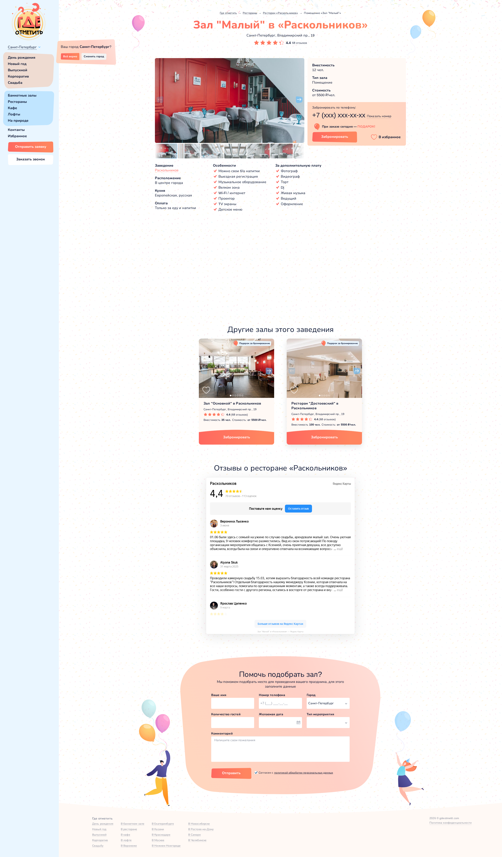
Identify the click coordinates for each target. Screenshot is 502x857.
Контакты (16, 130)
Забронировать (334, 137)
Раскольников (166, 170)
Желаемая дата (271, 714)
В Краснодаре (161, 834)
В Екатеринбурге (163, 823)
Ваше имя (218, 695)
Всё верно (70, 56)
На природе (18, 120)
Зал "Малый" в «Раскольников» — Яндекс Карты (280, 631)
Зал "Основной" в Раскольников (232, 403)
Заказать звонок (30, 159)
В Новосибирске (199, 823)
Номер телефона (272, 695)
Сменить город (94, 56)
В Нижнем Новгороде (166, 845)
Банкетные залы (22, 95)
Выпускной (17, 70)
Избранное (17, 136)
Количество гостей (226, 714)
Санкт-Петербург (22, 47)
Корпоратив (18, 76)
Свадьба (15, 83)
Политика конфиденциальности (450, 822)
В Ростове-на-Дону (201, 829)
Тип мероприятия (320, 714)
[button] (160, 99)
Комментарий (222, 733)
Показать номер (379, 116)
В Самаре (194, 834)
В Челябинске (197, 840)
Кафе (12, 108)
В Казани (158, 829)
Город (311, 695)
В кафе (125, 834)
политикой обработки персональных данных (303, 772)
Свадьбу (97, 845)
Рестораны (17, 102)
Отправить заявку (30, 147)
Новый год (17, 64)
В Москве (158, 840)
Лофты (14, 114)
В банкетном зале (132, 823)
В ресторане (129, 829)
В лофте (126, 840)
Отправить (231, 773)
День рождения (21, 57)
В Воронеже (129, 845)
